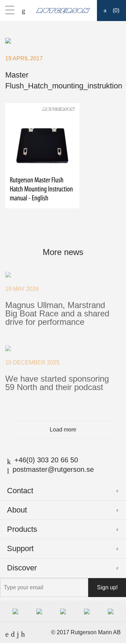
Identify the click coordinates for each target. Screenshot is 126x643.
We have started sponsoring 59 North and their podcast (57, 383)
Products (22, 529)
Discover (22, 567)
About (17, 509)
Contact (20, 490)
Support (20, 548)
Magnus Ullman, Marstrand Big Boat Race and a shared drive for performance (57, 313)
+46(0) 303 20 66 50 (46, 460)
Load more (63, 430)
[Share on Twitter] (68, 219)
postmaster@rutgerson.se (53, 469)
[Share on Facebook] (58, 219)
